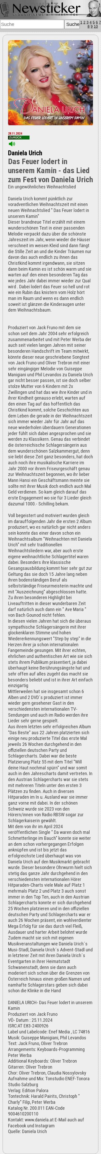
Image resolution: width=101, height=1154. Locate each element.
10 (96, 26)
